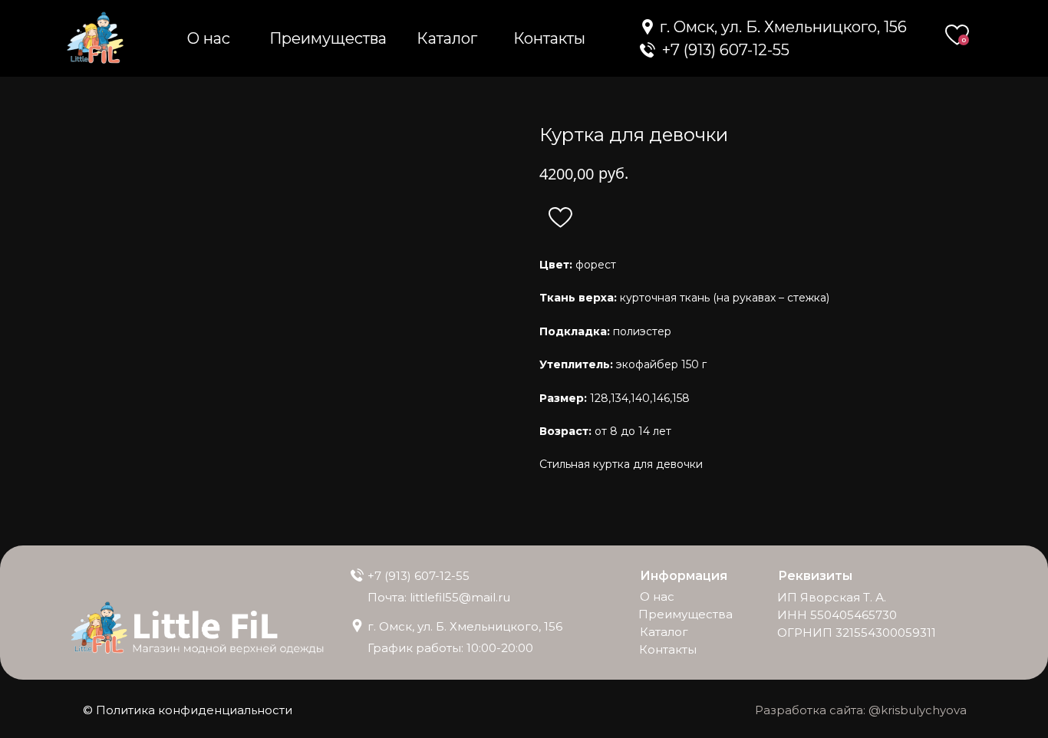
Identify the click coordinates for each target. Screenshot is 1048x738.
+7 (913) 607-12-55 (418, 575)
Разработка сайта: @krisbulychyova (861, 710)
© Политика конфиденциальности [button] (187, 710)
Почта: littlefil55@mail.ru (438, 597)
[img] (647, 50)
